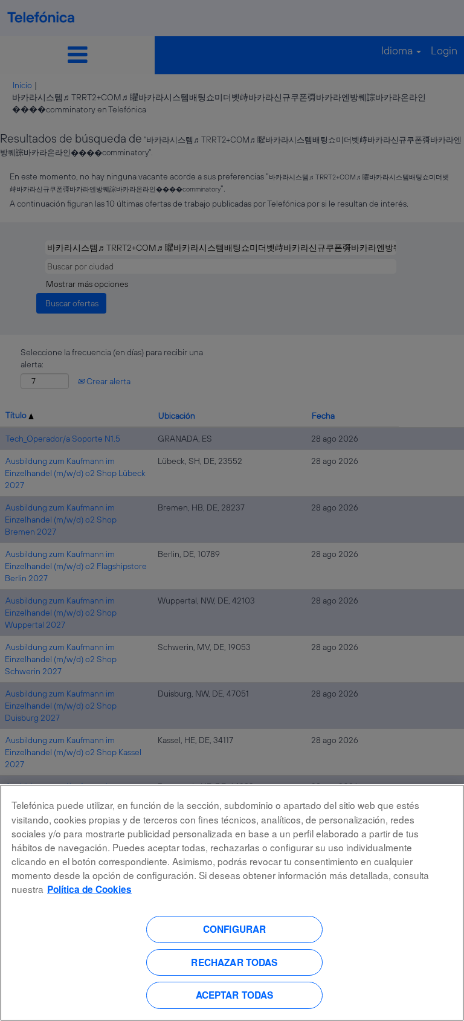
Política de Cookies (89, 889)
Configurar (234, 929)
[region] (232, 902)
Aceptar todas (235, 995)
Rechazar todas (234, 962)
